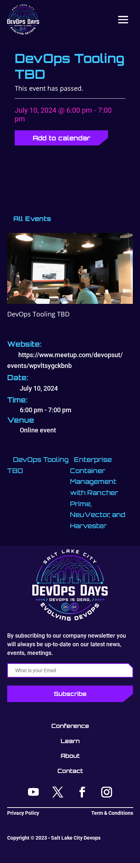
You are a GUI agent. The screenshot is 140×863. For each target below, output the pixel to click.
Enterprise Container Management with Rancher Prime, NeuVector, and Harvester (97, 492)
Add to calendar (61, 138)
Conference (70, 725)
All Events (31, 219)
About (70, 755)
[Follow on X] (58, 792)
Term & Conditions (112, 813)
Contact (70, 770)
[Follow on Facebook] (82, 792)
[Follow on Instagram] (106, 792)
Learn (70, 741)
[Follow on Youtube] (33, 792)
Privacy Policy (23, 813)
